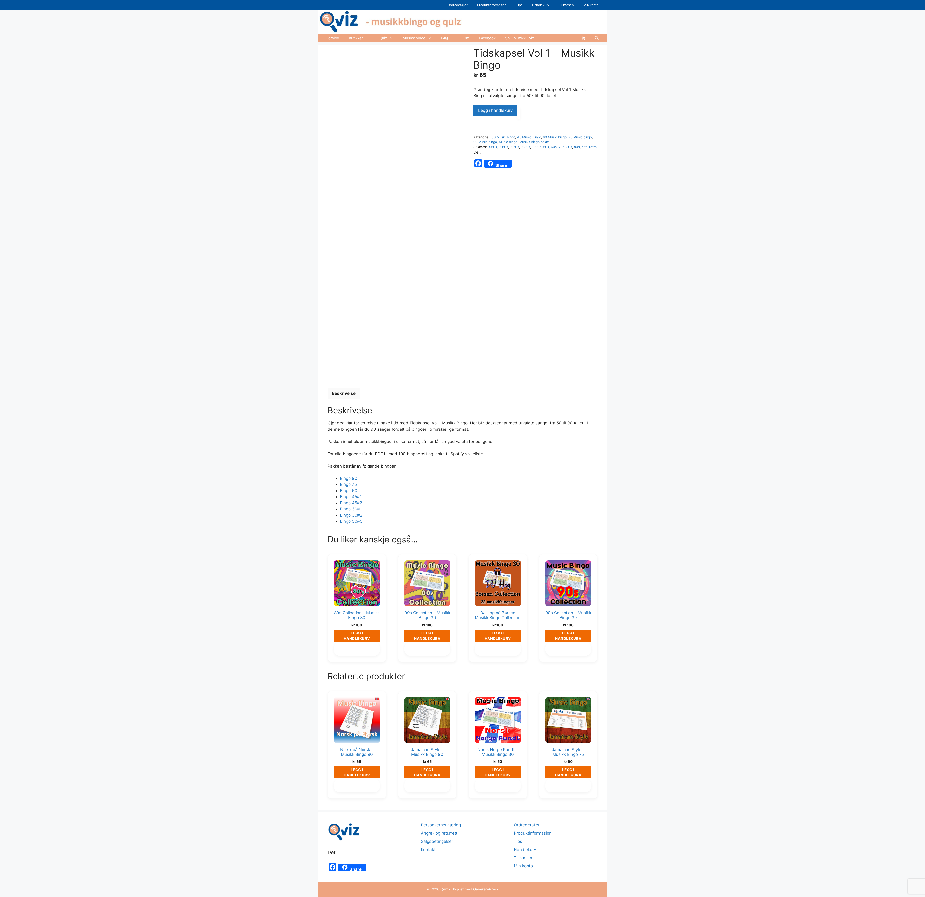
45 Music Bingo (529, 137)
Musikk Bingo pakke (534, 142)
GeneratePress (486, 889)
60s (554, 147)
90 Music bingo (485, 142)
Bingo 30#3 (351, 521)
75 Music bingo (580, 137)
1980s (525, 147)
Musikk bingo (414, 38)
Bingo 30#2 (351, 515)
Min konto (591, 5)
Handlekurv (540, 5)
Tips (519, 5)
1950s (492, 147)
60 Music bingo (555, 137)
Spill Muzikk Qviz (519, 38)
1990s (536, 147)
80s (569, 147)
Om (466, 38)
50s (546, 147)
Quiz (383, 38)
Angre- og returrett (439, 833)
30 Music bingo (503, 137)
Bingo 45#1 (351, 496)
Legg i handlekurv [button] (357, 636)
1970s (514, 147)
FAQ (444, 38)
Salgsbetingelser (437, 841)
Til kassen (566, 5)
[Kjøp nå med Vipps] (518, 113)
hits (584, 147)
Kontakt (428, 849)
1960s (503, 147)
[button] (596, 38)
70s (561, 147)
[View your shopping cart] (583, 38)
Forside (332, 38)
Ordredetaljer (458, 5)
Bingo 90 (348, 478)
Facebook (487, 38)
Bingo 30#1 (351, 509)
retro (593, 147)
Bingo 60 (348, 490)
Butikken (356, 38)
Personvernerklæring (441, 825)
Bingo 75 (348, 484)
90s (577, 147)
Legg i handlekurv (495, 110)
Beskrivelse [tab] (344, 393)
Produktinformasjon (492, 5)
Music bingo (508, 142)
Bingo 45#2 (351, 503)
